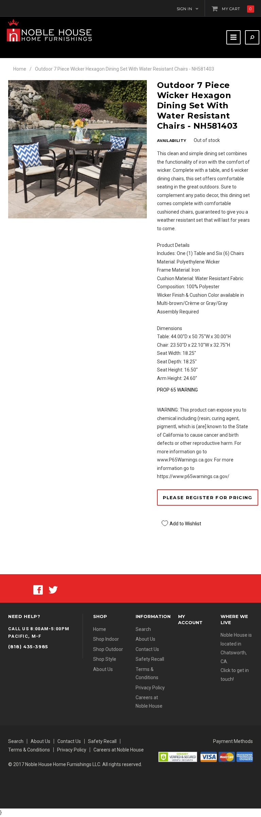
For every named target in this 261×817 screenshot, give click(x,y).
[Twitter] (53, 589)
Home (19, 69)
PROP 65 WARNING (177, 390)
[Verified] (177, 756)
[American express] (245, 756)
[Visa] (209, 756)
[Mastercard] (227, 756)
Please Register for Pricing (208, 497)
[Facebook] (38, 589)
